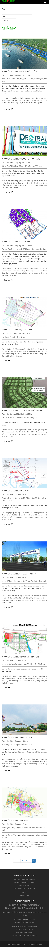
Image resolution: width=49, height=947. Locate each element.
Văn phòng (18, 882)
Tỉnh (3, 16)
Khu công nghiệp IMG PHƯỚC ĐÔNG (20, 71)
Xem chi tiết (8, 109)
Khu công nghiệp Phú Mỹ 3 (15, 491)
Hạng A (25, 882)
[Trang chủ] (8, 1)
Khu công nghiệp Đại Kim (15, 820)
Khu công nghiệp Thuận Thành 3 (19, 574)
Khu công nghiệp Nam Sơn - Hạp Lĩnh (21, 657)
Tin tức (24, 892)
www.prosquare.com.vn (24, 932)
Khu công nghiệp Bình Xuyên (17, 737)
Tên (3, 9)
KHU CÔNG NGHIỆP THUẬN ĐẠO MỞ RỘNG (22, 410)
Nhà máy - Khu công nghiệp (24, 888)
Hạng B (32, 882)
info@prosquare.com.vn (24, 929)
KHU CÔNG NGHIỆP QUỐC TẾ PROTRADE (21, 159)
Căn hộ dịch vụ (24, 885)
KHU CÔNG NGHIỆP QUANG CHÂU (17, 330)
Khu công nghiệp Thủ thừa (16, 242)
